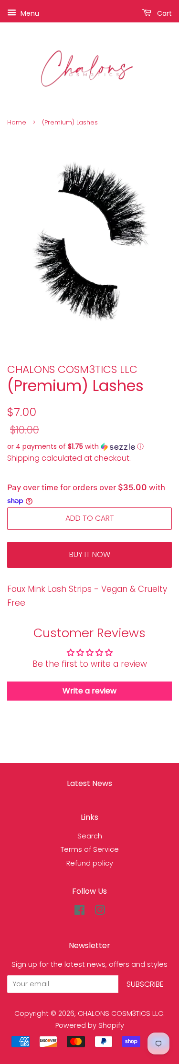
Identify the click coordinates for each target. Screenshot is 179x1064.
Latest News (89, 783)
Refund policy (89, 863)
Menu (29, 13)
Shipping (23, 458)
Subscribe (145, 984)
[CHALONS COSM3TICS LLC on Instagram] (100, 912)
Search (89, 836)
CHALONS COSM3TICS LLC (120, 1013)
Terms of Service (90, 849)
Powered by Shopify (89, 1025)
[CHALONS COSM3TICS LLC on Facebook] (79, 912)
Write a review (89, 690)
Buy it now (89, 554)
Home (16, 122)
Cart (163, 13)
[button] (89, 447)
